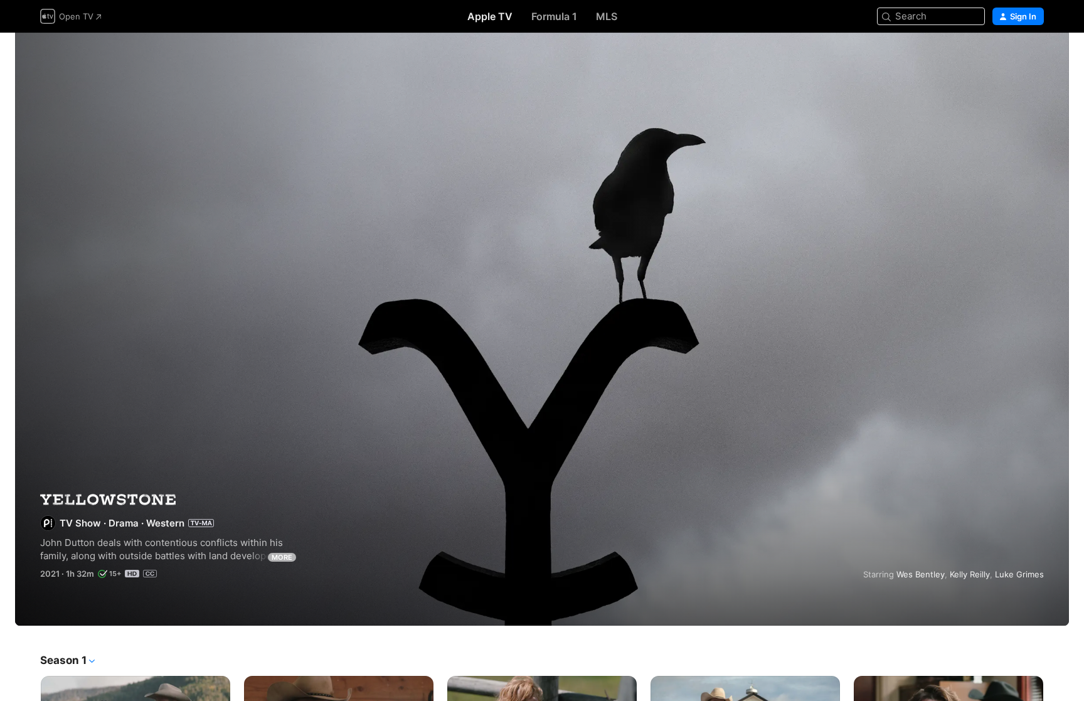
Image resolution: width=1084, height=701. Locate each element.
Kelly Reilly (970, 574)
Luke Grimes (1019, 574)
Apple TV (490, 16)
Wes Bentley (920, 574)
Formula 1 (554, 16)
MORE (282, 557)
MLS (606, 16)
